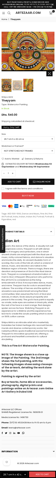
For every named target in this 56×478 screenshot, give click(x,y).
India (15, 216)
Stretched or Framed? (13, 146)
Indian (22, 216)
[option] (28, 51)
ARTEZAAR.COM (28, 12)
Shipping (6, 121)
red (14, 219)
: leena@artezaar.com (19, 427)
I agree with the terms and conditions (24, 188)
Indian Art (31, 216)
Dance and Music (30, 213)
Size (4, 134)
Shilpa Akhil (7, 97)
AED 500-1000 (14, 213)
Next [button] (52, 51)
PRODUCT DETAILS (14, 231)
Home (4, 19)
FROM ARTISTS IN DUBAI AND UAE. (28, 4)
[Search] (9, 13)
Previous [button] (4, 51)
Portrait (40, 216)
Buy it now (28, 195)
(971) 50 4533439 (18, 422)
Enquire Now (43, 181)
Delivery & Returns (33, 158)
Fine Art (44, 213)
